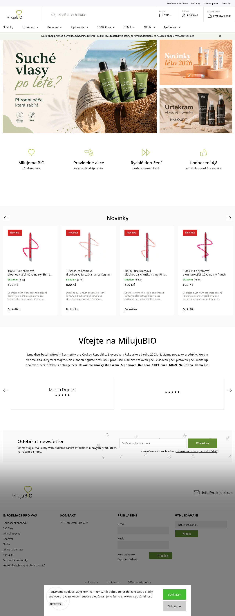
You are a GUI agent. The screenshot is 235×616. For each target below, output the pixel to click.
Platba (6, 544)
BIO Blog (195, 3)
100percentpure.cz (139, 582)
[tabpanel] (30, 270)
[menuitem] (9, 27)
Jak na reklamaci (13, 549)
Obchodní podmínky (15, 560)
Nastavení (55, 604)
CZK (166, 15)
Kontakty (226, 3)
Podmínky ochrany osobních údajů (24, 565)
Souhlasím (174, 594)
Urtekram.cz (113, 582)
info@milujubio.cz (217, 492)
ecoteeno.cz (91, 582)
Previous (6, 217)
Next (229, 217)
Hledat (187, 533)
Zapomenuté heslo (128, 559)
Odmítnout (175, 606)
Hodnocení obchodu (177, 3)
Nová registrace (126, 554)
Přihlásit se (202, 443)
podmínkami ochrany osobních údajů (196, 451)
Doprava (8, 539)
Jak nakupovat (211, 3)
